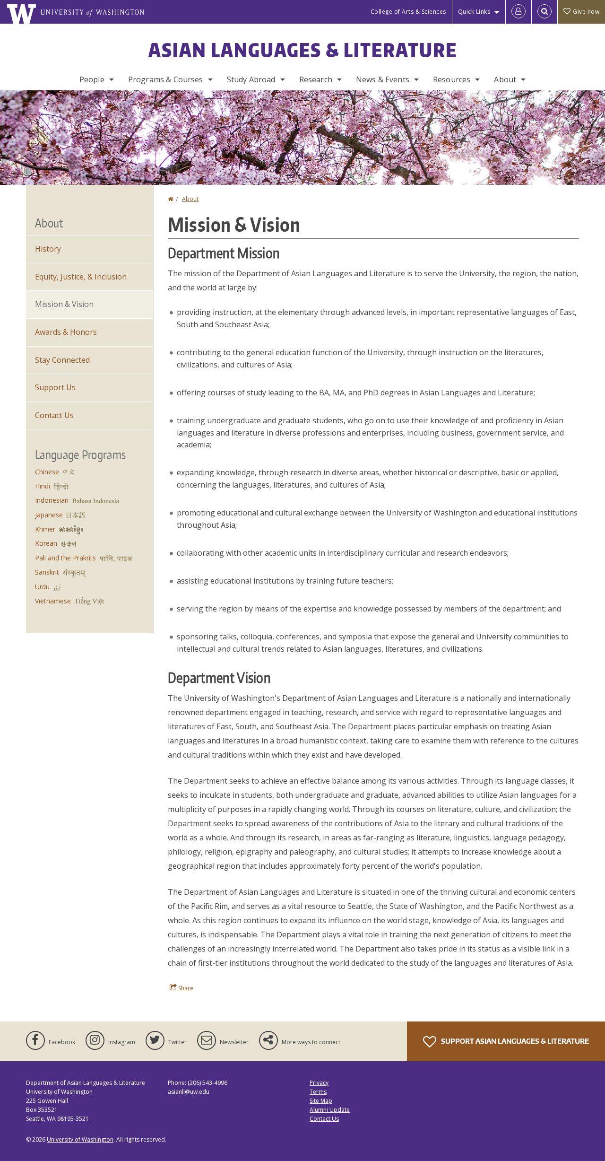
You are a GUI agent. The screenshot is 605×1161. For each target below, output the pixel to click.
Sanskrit (47, 571)
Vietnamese (53, 600)
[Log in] (518, 12)
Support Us (55, 387)
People (91, 79)
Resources (451, 79)
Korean (46, 543)
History (48, 249)
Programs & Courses (165, 79)
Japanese (49, 514)
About (505, 79)
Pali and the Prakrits (65, 557)
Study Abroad (251, 79)
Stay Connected (62, 360)
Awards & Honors (66, 332)
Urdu (42, 586)
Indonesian (52, 500)
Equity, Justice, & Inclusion (81, 276)
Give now (586, 12)
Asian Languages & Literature (302, 50)
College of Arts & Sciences (408, 12)
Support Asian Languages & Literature (514, 1041)
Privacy (319, 1083)
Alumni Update (330, 1110)
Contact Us (54, 415)
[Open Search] (544, 12)
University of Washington (80, 1139)
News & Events (382, 79)
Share (185, 988)
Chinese (47, 471)
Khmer (45, 528)
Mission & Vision (64, 304)
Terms (318, 1092)
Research (315, 79)
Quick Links (474, 12)
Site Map (321, 1101)
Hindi (42, 485)
